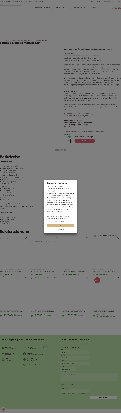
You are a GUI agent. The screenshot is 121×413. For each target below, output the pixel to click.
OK (60, 225)
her (64, 218)
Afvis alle (60, 230)
